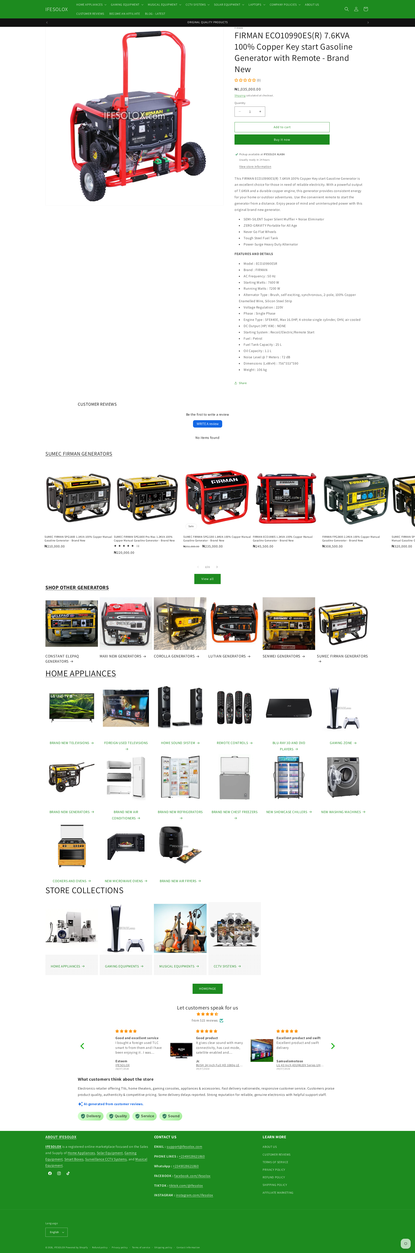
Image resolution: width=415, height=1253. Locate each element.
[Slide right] (217, 567)
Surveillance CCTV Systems (106, 1159)
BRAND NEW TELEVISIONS (69, 743)
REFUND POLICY (274, 1177)
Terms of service (141, 1247)
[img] (208, 1014)
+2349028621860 (192, 1156)
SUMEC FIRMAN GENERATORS (78, 453)
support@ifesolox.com (184, 1146)
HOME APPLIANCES (80, 673)
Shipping (240, 95)
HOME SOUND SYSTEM (178, 743)
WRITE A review (208, 423)
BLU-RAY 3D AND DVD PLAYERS (289, 746)
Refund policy (99, 1247)
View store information (255, 166)
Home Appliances (81, 1153)
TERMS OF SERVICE (275, 1162)
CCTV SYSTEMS (225, 966)
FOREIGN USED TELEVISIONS (126, 743)
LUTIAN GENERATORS (227, 656)
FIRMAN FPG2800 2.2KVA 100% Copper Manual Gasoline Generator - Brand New (351, 538)
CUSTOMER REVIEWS (276, 1154)
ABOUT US (270, 1147)
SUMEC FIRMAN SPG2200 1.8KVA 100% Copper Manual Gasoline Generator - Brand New (217, 538)
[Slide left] (198, 567)
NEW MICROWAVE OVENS (124, 881)
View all (207, 579)
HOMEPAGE (207, 989)
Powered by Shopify (77, 1247)
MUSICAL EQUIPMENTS (176, 966)
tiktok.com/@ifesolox (186, 1185)
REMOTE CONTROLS (232, 743)
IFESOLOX (59, 1247)
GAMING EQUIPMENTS (122, 966)
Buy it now (282, 139)
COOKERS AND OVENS (69, 881)
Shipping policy (163, 1247)
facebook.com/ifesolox (192, 1176)
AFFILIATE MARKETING (278, 1193)
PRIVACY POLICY (274, 1170)
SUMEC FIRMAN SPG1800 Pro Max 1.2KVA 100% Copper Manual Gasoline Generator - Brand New (144, 538)
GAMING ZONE (341, 743)
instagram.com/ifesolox (194, 1195)
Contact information (188, 1247)
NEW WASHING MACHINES (341, 812)
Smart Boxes (74, 1159)
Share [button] (243, 383)
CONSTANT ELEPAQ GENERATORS (62, 659)
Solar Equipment (110, 1153)
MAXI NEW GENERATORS (120, 656)
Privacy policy (120, 1247)
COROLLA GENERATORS (174, 656)
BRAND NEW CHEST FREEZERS (234, 812)
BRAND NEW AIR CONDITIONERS (125, 815)
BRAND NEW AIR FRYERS (178, 881)
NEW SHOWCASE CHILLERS (286, 812)
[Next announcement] (368, 22)
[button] (91, 4)
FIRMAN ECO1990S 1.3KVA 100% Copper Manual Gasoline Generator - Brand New (283, 538)
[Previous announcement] (47, 22)
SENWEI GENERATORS (281, 656)
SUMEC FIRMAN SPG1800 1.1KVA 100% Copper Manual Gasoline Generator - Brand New (78, 538)
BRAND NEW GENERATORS (69, 812)
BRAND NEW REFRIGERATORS (180, 812)
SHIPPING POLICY (275, 1185)
